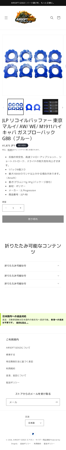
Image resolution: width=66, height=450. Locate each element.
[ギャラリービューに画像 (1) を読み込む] (15, 107)
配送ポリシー (13, 382)
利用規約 (10, 368)
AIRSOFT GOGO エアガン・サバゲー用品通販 (31, 439)
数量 (4, 201)
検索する (10, 354)
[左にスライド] (3, 107)
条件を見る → (22, 322)
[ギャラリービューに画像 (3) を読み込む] (50, 107)
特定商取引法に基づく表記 (19, 361)
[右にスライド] (62, 107)
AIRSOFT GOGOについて (18, 347)
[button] (6, 17)
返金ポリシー (25, 443)
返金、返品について (16, 375)
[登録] (56, 402)
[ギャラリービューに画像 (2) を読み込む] (33, 107)
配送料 (10, 149)
